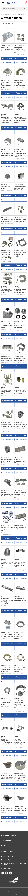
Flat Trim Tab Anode (5, 187)
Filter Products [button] (8, 23)
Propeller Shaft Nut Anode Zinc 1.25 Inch (7, 563)
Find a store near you (8, 62)
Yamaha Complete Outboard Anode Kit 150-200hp (6, 741)
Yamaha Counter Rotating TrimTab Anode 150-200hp (7, 777)
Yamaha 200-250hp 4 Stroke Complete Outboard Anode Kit (19, 704)
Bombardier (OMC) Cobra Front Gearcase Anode (6, 84)
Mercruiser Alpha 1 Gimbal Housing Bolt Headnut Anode (20, 326)
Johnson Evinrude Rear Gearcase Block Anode (20, 188)
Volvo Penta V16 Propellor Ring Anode (19, 669)
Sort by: (12, 28)
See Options (8, 58)
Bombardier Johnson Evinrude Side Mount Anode (7, 153)
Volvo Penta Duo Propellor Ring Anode (19, 636)
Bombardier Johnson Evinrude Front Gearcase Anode (20, 119)
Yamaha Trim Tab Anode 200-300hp (20, 809)
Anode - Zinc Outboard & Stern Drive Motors (7, 49)
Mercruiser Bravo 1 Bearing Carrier (20, 359)
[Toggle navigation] (2, 3)
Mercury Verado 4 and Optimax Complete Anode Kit (20, 495)
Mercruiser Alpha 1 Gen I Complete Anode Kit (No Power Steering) (7, 255)
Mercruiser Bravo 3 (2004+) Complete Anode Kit (7, 426)
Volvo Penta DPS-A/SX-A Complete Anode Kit (7, 636)
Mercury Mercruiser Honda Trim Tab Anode (7, 494)
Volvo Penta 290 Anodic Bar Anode (20, 599)
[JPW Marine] (13, 3)
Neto (17, 892)
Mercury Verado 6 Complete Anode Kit (7, 529)
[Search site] (25, 8)
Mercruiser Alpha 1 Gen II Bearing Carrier (20, 254)
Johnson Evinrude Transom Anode (7, 220)
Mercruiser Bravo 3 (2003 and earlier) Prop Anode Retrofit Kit (20, 392)
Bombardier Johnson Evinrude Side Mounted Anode (20, 154)
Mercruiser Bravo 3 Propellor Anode (20, 425)
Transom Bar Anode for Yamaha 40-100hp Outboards (7, 601)
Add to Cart (21, 58)
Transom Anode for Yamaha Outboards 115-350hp (19, 564)
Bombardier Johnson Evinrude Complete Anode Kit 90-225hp (7, 119)
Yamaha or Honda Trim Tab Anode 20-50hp (20, 777)
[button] (25, 3)
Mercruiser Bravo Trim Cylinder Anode (6, 461)
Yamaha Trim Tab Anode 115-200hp (7, 809)
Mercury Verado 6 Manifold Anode (20, 528)
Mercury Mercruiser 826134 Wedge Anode (20, 461)
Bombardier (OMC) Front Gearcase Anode (20, 84)
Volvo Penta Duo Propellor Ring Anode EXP (6, 669)
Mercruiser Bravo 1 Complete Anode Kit (7, 391)
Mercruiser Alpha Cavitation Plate (6, 359)
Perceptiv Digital (14, 894)
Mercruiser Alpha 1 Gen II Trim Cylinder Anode (20, 290)
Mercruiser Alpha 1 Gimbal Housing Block (7, 325)
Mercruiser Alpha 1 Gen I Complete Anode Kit (20, 221)
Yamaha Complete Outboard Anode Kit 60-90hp (19, 741)
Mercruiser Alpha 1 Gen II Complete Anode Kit (7, 290)
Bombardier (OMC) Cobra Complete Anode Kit (20, 50)
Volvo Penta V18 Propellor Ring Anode (6, 702)
